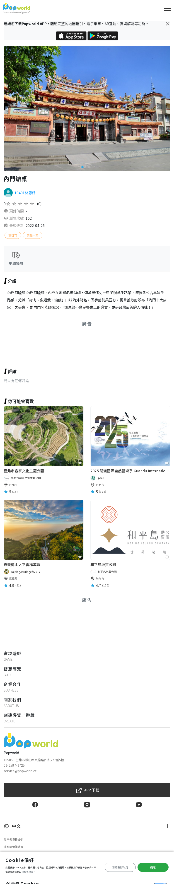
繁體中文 (33, 235)
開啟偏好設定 (120, 867)
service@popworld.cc (20, 770)
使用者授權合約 (14, 839)
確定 (153, 867)
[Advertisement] (87, 342)
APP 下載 (91, 790)
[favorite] (80, 463)
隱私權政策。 (28, 871)
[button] (82, 167)
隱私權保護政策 (14, 847)
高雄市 (12, 235)
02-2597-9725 (14, 765)
